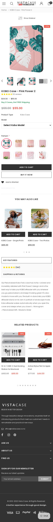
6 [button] (30, 385)
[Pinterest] (16, 434)
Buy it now (26, 174)
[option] (26, 49)
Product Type (7, 115)
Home (4, 10)
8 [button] (35, 385)
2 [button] (26, 252)
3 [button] (29, 252)
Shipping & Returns (14, 274)
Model (4, 120)
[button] (7, 94)
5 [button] (27, 385)
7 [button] (32, 385)
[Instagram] (9, 434)
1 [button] (24, 252)
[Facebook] (3, 434)
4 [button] (25, 385)
